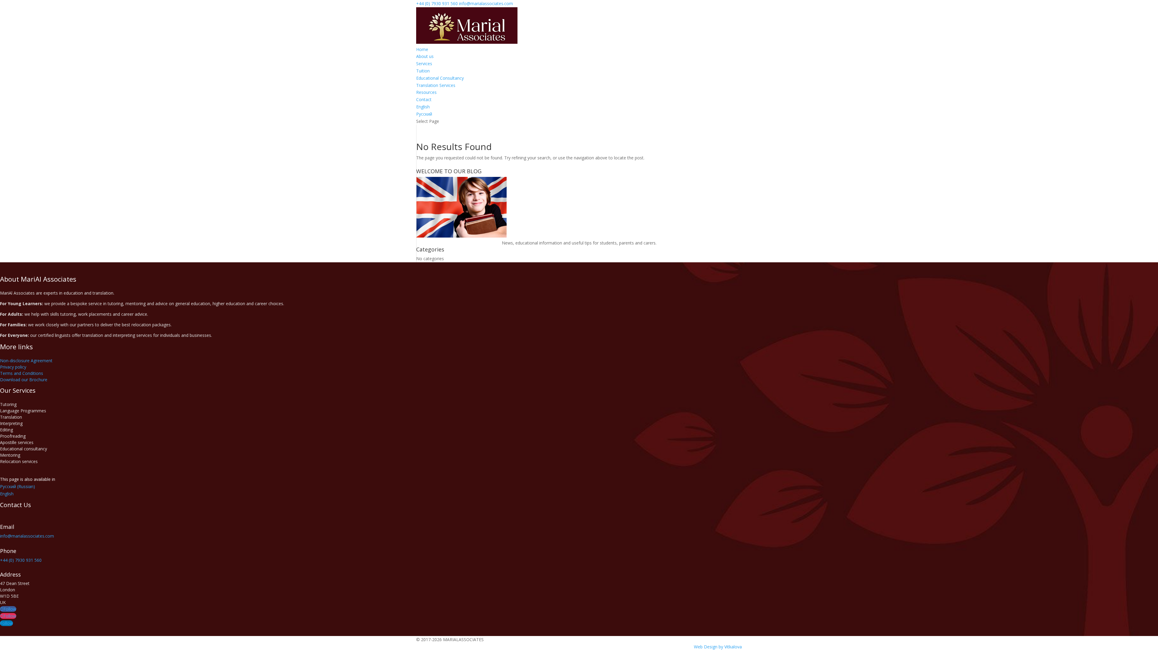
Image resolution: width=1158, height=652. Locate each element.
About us (425, 56)
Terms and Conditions (21, 373)
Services (424, 63)
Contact (424, 99)
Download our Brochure (23, 379)
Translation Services (435, 85)
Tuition (423, 71)
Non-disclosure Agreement (26, 360)
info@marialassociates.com (27, 536)
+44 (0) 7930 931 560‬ (437, 3)
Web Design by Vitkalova (718, 647)
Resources (426, 92)
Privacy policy (13, 367)
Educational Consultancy (440, 78)
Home (422, 49)
